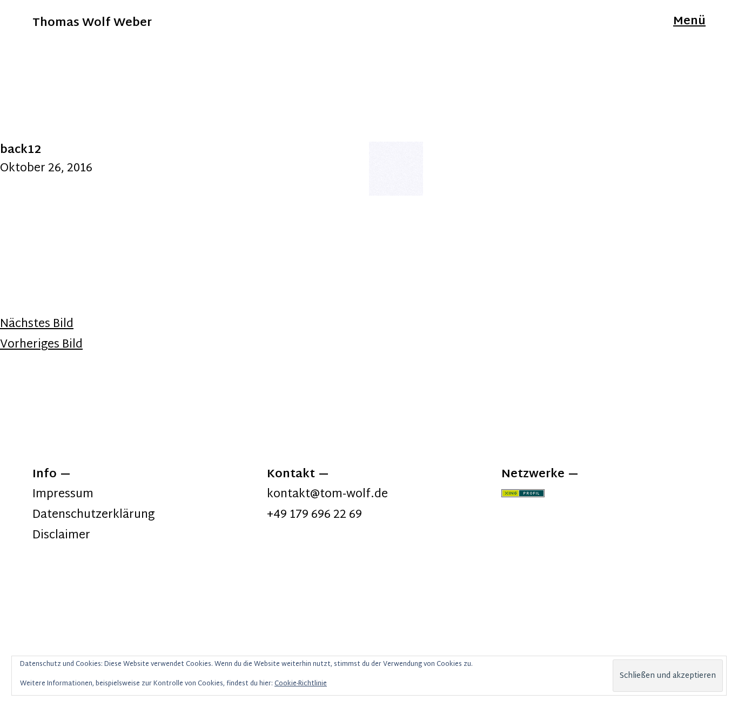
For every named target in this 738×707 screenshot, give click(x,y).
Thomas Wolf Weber (92, 23)
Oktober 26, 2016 (46, 168)
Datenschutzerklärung (93, 515)
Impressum (62, 494)
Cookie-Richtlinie (300, 684)
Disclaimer (61, 535)
